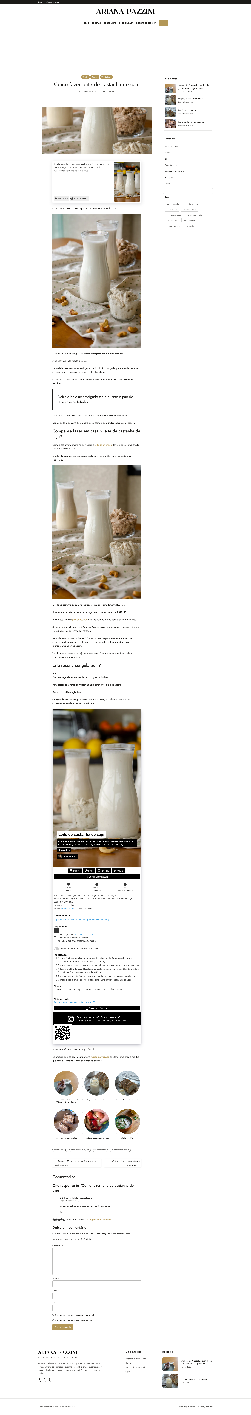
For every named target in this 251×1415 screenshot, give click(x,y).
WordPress (209, 1406)
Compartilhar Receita (98, 877)
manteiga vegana (100, 1057)
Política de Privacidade (52, 2)
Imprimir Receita (81, 198)
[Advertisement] (125, 49)
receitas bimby (189, 220)
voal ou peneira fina (77, 919)
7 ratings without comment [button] (98, 1219)
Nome (55, 1278)
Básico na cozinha (172, 146)
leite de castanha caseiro (119, 1149)
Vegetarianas (106, 77)
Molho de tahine (127, 1138)
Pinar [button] (90, 871)
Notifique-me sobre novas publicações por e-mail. (74, 1320)
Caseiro (85, 77)
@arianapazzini (91, 1020)
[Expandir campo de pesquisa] (163, 23)
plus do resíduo (79, 619)
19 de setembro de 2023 (69, 1200)
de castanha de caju (83, 934)
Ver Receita (62, 198)
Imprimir (76, 871)
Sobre (40, 2)
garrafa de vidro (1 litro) (98, 919)
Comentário (57, 1245)
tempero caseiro (173, 226)
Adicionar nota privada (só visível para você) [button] (74, 1002)
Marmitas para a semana (174, 171)
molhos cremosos (174, 215)
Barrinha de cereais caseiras (66, 1138)
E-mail (55, 1290)
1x (56, 930)
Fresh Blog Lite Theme (187, 1406)
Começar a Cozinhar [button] (98, 1008)
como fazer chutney (174, 204)
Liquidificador (60, 919)
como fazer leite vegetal (80, 1149)
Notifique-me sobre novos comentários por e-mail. (74, 1315)
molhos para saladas (194, 215)
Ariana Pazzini (108, 91)
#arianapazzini (118, 1020)
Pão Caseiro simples (127, 1100)
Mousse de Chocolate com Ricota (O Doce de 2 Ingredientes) (66, 1101)
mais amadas (172, 209)
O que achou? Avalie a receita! (64, 1239)
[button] (59, 850)
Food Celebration (171, 165)
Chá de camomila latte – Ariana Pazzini (76, 1198)
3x (66, 930)
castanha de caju (60, 1149)
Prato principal (170, 177)
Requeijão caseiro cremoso (97, 1100)
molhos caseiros (189, 209)
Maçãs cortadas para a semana (97, 1138)
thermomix (190, 226)
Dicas (167, 159)
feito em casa (193, 204)
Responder (64, 1212)
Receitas (95, 77)
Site (53, 1302)
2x (61, 930)
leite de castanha (99, 1149)
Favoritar (104, 871)
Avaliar (119, 871)
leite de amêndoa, (103, 445)
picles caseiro (172, 220)
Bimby (167, 152)
